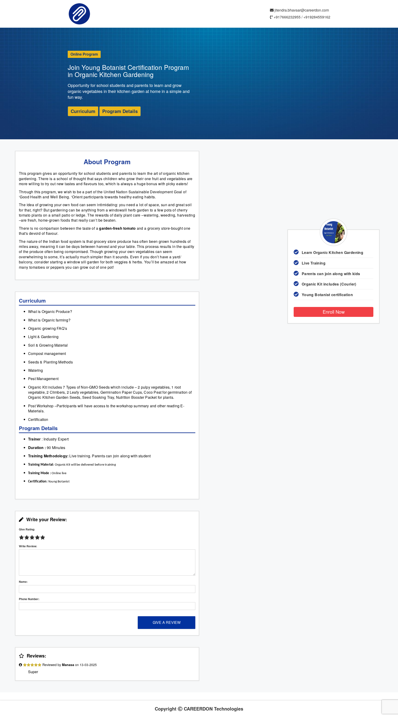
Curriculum (83, 111)
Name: (23, 582)
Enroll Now (334, 311)
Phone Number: (29, 599)
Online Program (84, 54)
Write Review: (28, 546)
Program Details (120, 111)
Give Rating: (27, 529)
